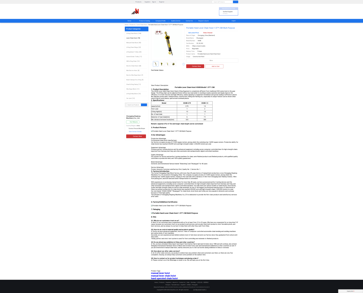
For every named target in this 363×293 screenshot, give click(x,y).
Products (138, 2)
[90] (133, 42)
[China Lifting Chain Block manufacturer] (135, 11)
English (234, 20)
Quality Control (175, 21)
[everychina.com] (129, 2)
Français (167, 284)
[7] (134, 75)
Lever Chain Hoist (142, 24)
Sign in (154, 2)
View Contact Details (135, 131)
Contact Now (137, 136)
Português (195, 284)
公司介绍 (199, 282)
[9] (134, 80)
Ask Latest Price (193, 32)
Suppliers (147, 2)
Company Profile (161, 21)
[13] (132, 61)
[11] (134, 56)
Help (188, 282)
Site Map (193, 282)
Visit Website (134, 122)
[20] (133, 52)
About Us (175, 282)
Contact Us (189, 21)
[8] (132, 70)
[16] (133, 93)
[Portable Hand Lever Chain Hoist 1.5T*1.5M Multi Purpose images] (168, 43)
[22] (133, 47)
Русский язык (175, 284)
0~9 (208, 287)
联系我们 (206, 282)
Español (183, 284)
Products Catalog (144, 21)
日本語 (188, 284)
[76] (133, 38)
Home (129, 21)
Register (161, 2)
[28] (133, 66)
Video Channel (207, 32)
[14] (130, 98)
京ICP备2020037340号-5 (199, 290)
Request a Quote (203, 21)
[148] (133, 33)
